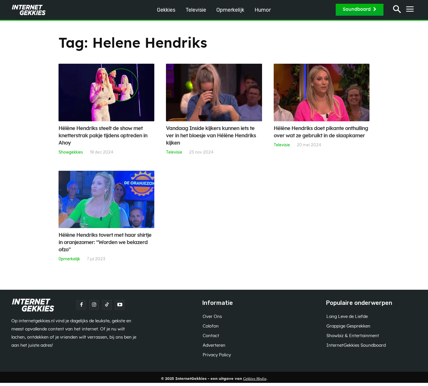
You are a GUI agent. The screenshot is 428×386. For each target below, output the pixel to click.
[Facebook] (81, 305)
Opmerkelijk (69, 259)
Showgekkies (71, 152)
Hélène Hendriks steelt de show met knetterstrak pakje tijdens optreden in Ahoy (103, 136)
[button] (397, 10)
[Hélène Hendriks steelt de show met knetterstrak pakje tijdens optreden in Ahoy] (106, 92)
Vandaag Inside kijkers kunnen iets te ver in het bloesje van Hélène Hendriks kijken (211, 136)
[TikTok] (107, 305)
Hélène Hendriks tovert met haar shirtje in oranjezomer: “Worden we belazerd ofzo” (105, 242)
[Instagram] (94, 305)
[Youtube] (120, 305)
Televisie (174, 152)
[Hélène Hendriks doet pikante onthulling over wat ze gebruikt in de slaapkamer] (321, 92)
